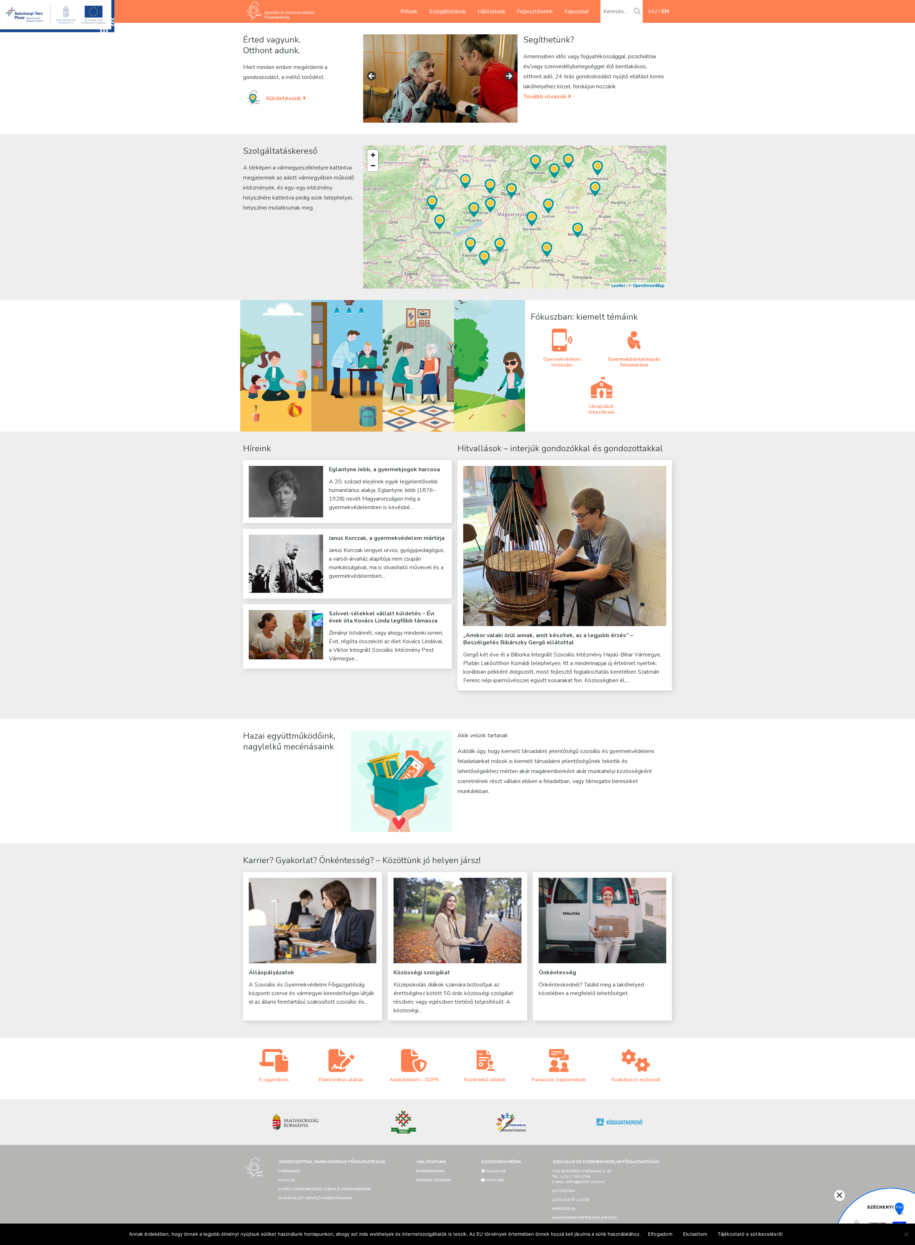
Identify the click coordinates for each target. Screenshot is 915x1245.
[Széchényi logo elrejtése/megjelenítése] (839, 1195)
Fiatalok (286, 1180)
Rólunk (408, 11)
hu (652, 11)
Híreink (257, 448)
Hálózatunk (491, 11)
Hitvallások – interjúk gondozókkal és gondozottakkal (560, 448)
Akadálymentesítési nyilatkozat (584, 1217)
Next (508, 76)
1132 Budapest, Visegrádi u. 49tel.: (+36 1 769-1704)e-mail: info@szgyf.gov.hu (581, 1177)
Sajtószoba (563, 1191)
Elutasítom (695, 1234)
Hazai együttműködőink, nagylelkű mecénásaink (289, 741)
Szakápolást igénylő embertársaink (315, 1198)
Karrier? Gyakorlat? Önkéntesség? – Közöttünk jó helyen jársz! (362, 860)
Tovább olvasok (545, 96)
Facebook (495, 1171)
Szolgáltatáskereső (280, 151)
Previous (372, 76)
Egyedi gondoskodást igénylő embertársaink (324, 1189)
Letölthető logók (570, 1199)
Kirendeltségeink (433, 1180)
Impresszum (563, 1208)
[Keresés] (637, 12)
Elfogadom (660, 1234)
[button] (531, 218)
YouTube (494, 1180)
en (665, 11)
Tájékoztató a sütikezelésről (750, 1234)
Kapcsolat (576, 11)
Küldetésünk (284, 98)
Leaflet (618, 285)
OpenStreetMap (648, 285)
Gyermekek (289, 1171)
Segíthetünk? (548, 39)
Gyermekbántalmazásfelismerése (634, 362)
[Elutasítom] (906, 1234)
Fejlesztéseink (535, 11)
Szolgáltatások (447, 11)
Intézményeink (430, 1171)
